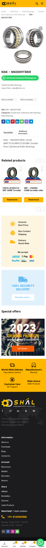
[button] (40, 28)
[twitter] (26, 411)
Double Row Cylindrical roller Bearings (26, 112)
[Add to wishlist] (15, 99)
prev (38, 161)
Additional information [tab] (23, 132)
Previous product (38, 209)
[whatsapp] (17, 531)
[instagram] (10, 411)
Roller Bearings (28, 11)
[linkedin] (18, 411)
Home (3, 11)
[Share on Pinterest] (13, 121)
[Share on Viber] (26, 121)
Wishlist (23, 544)
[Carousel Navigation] (40, 161)
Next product (43, 209)
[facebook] (2, 411)
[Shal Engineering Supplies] (9, 3)
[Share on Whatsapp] (22, 121)
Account (5, 546)
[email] (3, 531)
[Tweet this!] (8, 121)
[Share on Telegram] (31, 121)
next (42, 161)
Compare (32, 544)
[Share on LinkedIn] (17, 121)
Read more (12, 199)
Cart (15, 544)
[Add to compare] (35, 99)
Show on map (6, 430)
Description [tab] (8, 132)
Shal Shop (14, 11)
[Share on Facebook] (3, 121)
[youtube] (34, 411)
